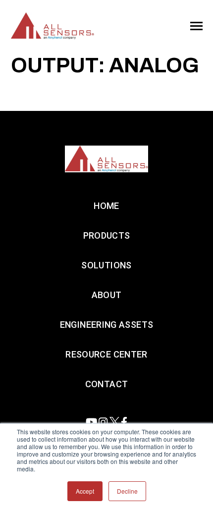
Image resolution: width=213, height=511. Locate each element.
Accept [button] (85, 491)
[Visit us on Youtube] (91, 422)
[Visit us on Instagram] (103, 422)
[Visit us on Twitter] (114, 422)
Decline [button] (127, 491)
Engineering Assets (106, 324)
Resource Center (106, 354)
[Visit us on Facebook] (124, 422)
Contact (106, 384)
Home (106, 206)
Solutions (106, 265)
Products (106, 235)
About (107, 295)
